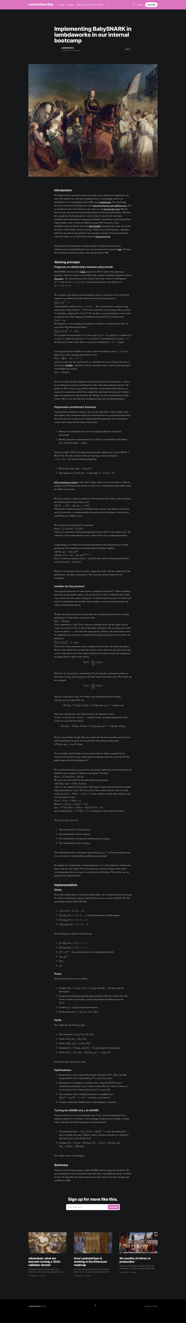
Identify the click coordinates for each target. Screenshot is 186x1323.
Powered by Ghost (151, 1306)
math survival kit (102, 236)
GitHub (70, 5)
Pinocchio (58, 278)
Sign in (140, 5)
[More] (108, 4)
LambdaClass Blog (40, 4)
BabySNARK (94, 226)
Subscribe (151, 5)
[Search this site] (133, 4)
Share (128, 49)
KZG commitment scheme (65, 482)
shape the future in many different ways (110, 205)
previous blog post (111, 208)
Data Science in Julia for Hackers (90, 5)
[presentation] (113, 279)
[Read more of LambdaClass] (57, 49)
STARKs (69, 365)
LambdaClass (67, 48)
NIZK (82, 271)
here (120, 249)
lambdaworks (105, 202)
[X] (95, 1305)
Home (61, 5)
